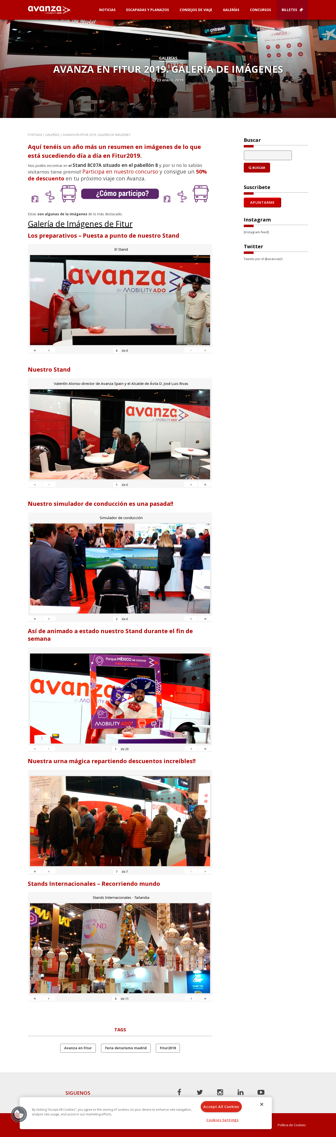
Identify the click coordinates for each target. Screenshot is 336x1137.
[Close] (261, 1104)
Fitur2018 (168, 1048)
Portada (35, 134)
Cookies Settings (222, 1120)
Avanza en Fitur (78, 1048)
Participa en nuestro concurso (120, 171)
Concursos (260, 9)
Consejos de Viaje (196, 9)
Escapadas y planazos (147, 9)
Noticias (107, 9)
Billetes (290, 9)
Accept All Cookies (221, 1106)
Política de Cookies (292, 1125)
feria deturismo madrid (126, 1048)
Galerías (231, 9)
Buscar (258, 167)
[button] (19, 1114)
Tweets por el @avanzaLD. (263, 259)
